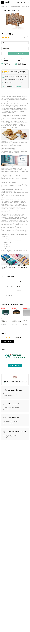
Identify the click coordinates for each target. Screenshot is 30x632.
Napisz (12, 86)
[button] (15, 21)
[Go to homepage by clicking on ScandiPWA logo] (7, 2)
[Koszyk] (27, 2)
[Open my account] (24, 2)
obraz (12, 104)
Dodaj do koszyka (19, 53)
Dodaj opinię (7, 341)
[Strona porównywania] (17, 2)
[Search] (14, 2)
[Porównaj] (24, 37)
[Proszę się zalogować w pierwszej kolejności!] (28, 37)
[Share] (21, 2)
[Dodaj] (7, 53)
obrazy (7, 168)
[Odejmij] (3, 53)
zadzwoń (18, 86)
